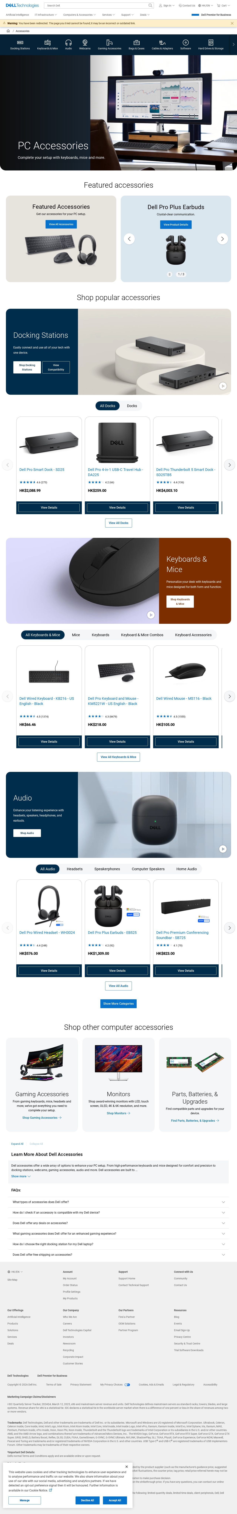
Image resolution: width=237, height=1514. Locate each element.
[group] (176, 239)
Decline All (87, 1500)
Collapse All (36, 1143)
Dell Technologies (18, 1375)
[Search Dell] (150, 5)
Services (12, 1336)
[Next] (229, 464)
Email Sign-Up (182, 1330)
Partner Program (128, 1330)
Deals (10, 1343)
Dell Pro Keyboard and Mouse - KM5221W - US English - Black (113, 701)
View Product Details (176, 224)
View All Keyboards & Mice (118, 757)
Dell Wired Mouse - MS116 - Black (183, 698)
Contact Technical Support (133, 1285)
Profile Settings (71, 1291)
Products (12, 1323)
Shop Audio (27, 832)
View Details (49, 507)
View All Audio (118, 986)
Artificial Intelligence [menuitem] (17, 14)
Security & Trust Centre (187, 1343)
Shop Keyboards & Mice (180, 601)
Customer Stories (73, 1363)
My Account (70, 1278)
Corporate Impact (73, 1356)
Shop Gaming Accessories (39, 1117)
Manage (25, 1500)
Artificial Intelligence (18, 1316)
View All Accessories (61, 224)
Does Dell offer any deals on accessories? (40, 1223)
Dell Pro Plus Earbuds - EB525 (112, 932)
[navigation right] (233, 44)
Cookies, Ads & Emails (151, 1384)
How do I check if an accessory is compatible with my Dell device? (56, 1212)
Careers (67, 1323)
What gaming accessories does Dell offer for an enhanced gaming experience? (64, 1233)
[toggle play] (223, 386)
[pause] (169, 274)
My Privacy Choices (111, 1384)
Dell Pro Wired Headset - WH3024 (47, 932)
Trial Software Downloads (188, 1350)
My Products (70, 1298)
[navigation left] (20, 406)
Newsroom (69, 1343)
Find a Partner (126, 1316)
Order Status (70, 1285)
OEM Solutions (126, 1323)
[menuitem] (46, 15)
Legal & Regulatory (183, 1384)
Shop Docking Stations (27, 367)
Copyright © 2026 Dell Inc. (22, 1384)
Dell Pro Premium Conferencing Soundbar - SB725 (182, 935)
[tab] (108, 406)
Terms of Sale (53, 1384)
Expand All (17, 1143)
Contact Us (180, 1285)
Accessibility (210, 1384)
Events (178, 1323)
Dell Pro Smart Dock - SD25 (41, 469)
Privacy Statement (80, 1384)
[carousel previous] (129, 238)
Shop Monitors (116, 1113)
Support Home (126, 1278)
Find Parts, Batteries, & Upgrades (193, 1120)
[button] (167, 5)
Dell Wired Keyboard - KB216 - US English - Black (46, 701)
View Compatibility (56, 367)
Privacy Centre (182, 1336)
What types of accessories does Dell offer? (41, 1202)
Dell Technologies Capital (77, 1330)
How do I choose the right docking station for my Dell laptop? (53, 1244)
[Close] (127, 1467)
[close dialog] (232, 23)
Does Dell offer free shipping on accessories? (42, 1254)
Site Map (12, 1279)
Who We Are (70, 1316)
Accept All (115, 1500)
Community (180, 1278)
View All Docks (118, 523)
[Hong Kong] (8, 31)
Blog (176, 1316)
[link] (187, 5)
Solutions (12, 1330)
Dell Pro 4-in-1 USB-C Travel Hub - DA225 (115, 472)
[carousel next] (222, 238)
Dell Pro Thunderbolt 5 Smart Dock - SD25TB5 (185, 472)
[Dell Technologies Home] (22, 5)
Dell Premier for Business (216, 14)
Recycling (68, 1350)
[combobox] (99, 6)
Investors (68, 1336)
